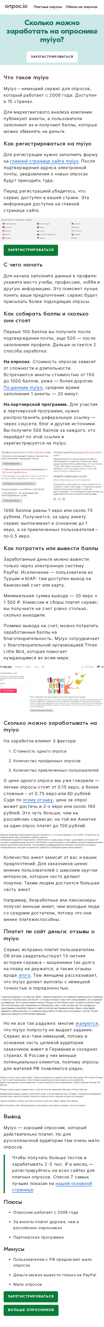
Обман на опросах (81, 7)
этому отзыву (38, 799)
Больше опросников (31, 1310)
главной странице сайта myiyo (44, 161)
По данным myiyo (23, 387)
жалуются (86, 1023)
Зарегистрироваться (52, 56)
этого (24, 975)
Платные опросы (48, 7)
